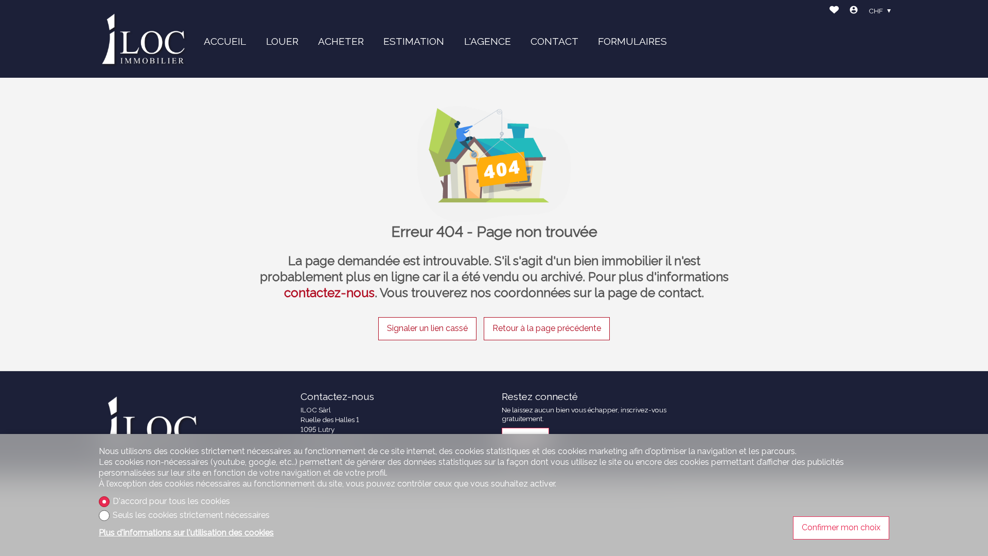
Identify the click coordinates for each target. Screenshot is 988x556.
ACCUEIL (225, 41)
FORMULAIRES (632, 41)
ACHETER (341, 41)
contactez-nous (329, 292)
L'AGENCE (487, 41)
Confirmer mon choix (841, 527)
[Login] (853, 11)
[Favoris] (834, 11)
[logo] (144, 39)
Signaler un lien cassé (427, 328)
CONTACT (554, 41)
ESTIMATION (413, 41)
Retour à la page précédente (546, 328)
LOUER (282, 41)
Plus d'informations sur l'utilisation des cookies (186, 532)
